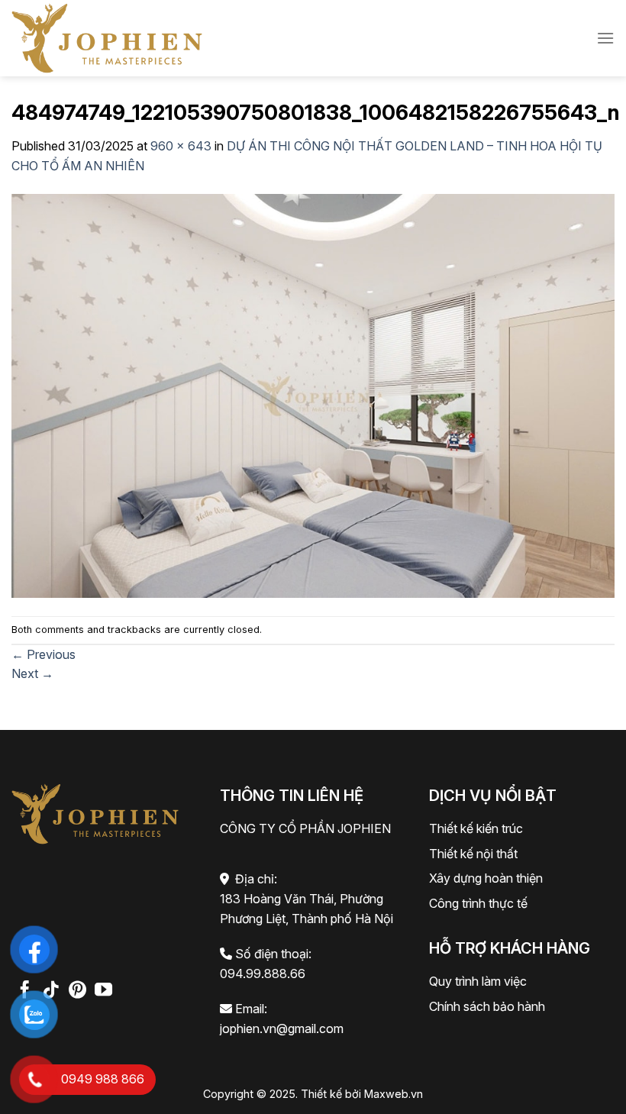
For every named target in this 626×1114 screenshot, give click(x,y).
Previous (43, 654)
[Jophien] (106, 38)
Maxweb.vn (393, 1093)
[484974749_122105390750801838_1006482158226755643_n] (313, 394)
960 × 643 (180, 145)
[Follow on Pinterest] (77, 991)
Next (32, 673)
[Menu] (605, 38)
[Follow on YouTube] (103, 991)
